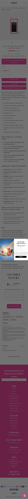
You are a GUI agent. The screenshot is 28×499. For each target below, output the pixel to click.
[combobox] (16, 250)
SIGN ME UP (21, 256)
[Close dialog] (27, 239)
